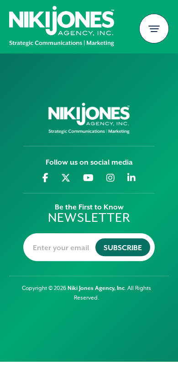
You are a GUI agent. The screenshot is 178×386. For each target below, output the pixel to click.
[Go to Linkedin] (131, 177)
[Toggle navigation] (154, 28)
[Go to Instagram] (110, 177)
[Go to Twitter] (66, 177)
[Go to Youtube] (88, 177)
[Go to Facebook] (45, 177)
